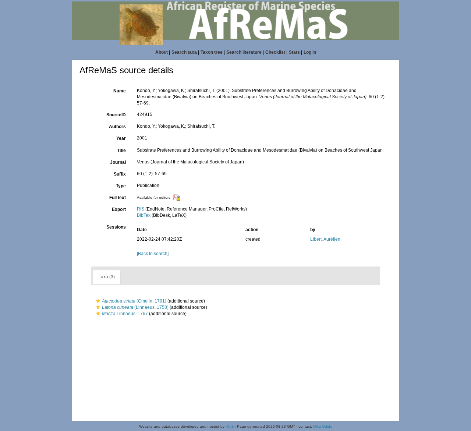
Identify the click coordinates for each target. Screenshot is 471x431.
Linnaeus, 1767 (125, 313)
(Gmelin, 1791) (134, 301)
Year (121, 138)
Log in (310, 52)
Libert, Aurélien (325, 239)
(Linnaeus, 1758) (135, 307)
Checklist (275, 52)
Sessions (116, 227)
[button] (98, 301)
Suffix (120, 174)
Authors (117, 126)
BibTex (143, 215)
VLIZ (230, 426)
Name (119, 90)
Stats (294, 52)
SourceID (116, 114)
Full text (117, 197)
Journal (118, 162)
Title (121, 150)
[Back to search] (153, 253)
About (161, 52)
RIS (140, 209)
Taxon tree (212, 52)
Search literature (244, 52)
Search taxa (184, 52)
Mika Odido (322, 426)
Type (121, 185)
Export (119, 209)
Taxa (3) (107, 276)
